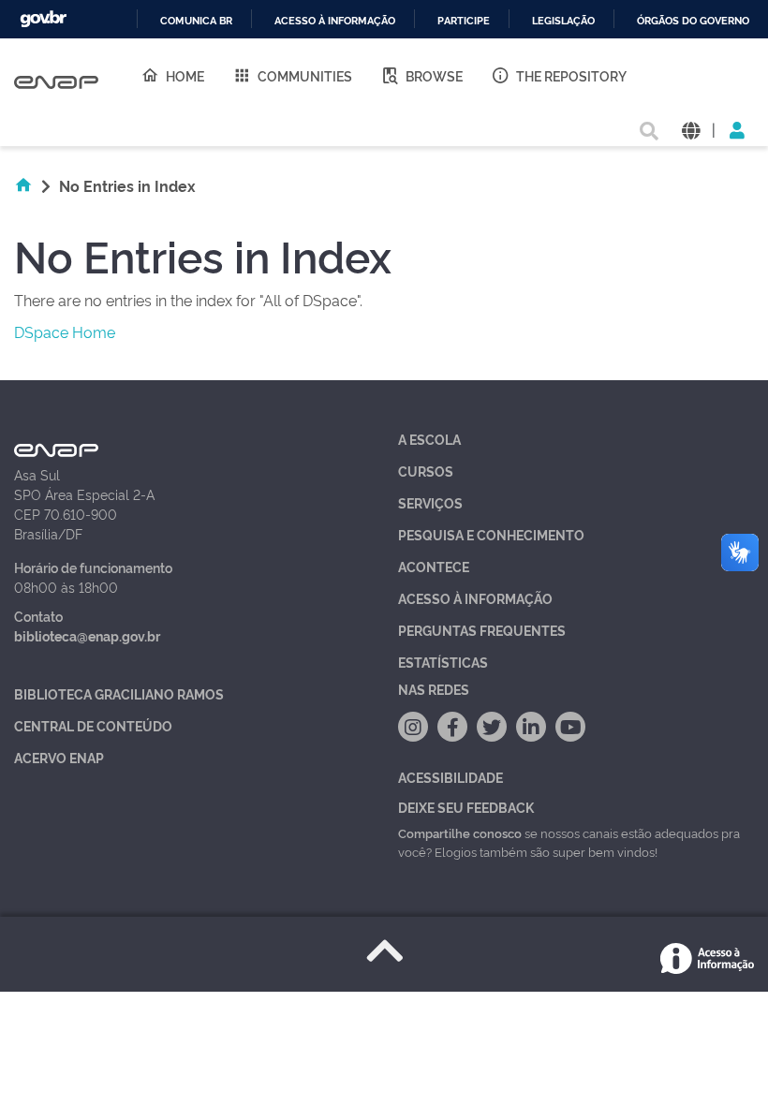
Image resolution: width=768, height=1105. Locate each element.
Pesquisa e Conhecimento (491, 534)
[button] (690, 128)
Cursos (425, 470)
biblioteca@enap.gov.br (87, 635)
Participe (463, 21)
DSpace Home (64, 331)
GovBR (43, 19)
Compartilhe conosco (460, 832)
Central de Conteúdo (93, 725)
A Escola (429, 439)
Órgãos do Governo (693, 21)
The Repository (571, 75)
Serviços (430, 502)
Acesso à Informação (475, 598)
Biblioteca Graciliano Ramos (119, 693)
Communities (305, 75)
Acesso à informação (334, 21)
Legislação (563, 21)
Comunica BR (196, 21)
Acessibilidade (450, 777)
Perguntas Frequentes (482, 630)
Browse (434, 75)
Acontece (433, 566)
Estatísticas (443, 661)
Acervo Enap (59, 757)
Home (185, 75)
